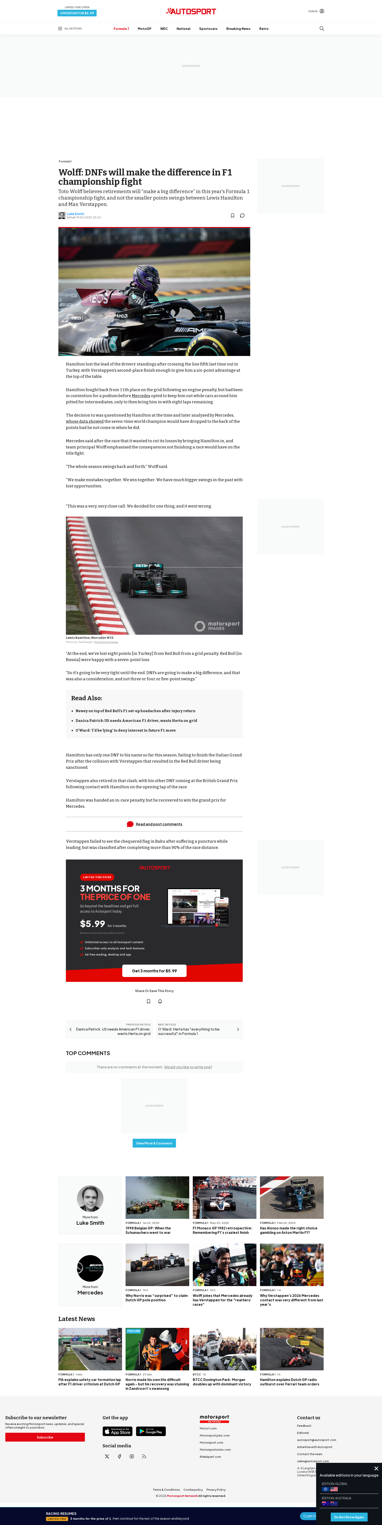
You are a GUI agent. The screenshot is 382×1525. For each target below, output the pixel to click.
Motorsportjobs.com (215, 1435)
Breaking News (238, 29)
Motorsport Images (106, 641)
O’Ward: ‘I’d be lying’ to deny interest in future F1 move (126, 730)
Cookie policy (193, 1489)
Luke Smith (75, 213)
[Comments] (243, 215)
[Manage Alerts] (160, 1001)
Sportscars (208, 29)
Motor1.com (208, 1428)
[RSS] (144, 1456)
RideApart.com (210, 1456)
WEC (164, 29)
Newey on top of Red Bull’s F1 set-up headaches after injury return (136, 711)
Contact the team (309, 1454)
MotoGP (144, 29)
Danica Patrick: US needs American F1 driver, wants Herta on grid (136, 721)
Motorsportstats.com (215, 1449)
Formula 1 (121, 29)
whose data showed (85, 421)
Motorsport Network (182, 1496)
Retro (264, 29)
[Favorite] (232, 215)
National (183, 29)
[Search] (321, 28)
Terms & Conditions (166, 1489)
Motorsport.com (211, 1442)
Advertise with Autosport (314, 1447)
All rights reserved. (212, 1496)
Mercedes (141, 395)
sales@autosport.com (313, 1461)
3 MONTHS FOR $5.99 (77, 13)
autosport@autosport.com (316, 1440)
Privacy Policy (216, 1489)
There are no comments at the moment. (154, 1067)
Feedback (304, 1425)
